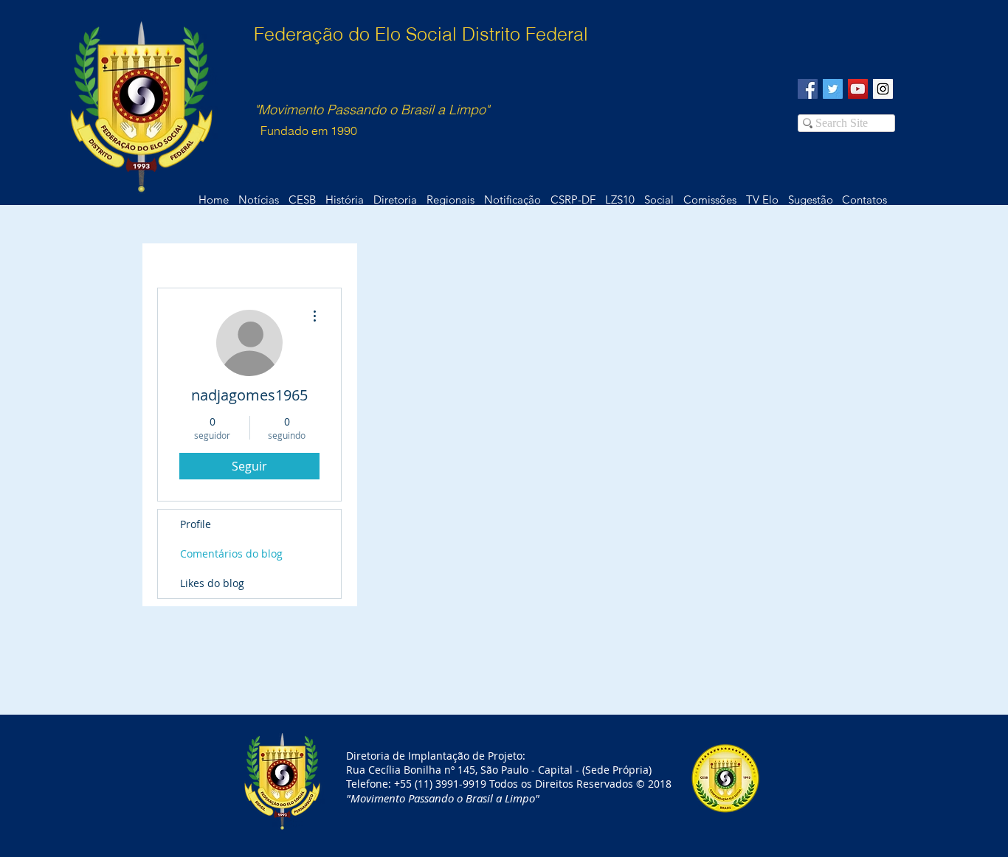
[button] (864, 199)
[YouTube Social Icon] (858, 89)
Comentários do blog (231, 554)
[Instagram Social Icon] (883, 89)
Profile (195, 524)
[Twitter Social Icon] (833, 89)
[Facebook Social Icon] (808, 89)
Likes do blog (212, 583)
